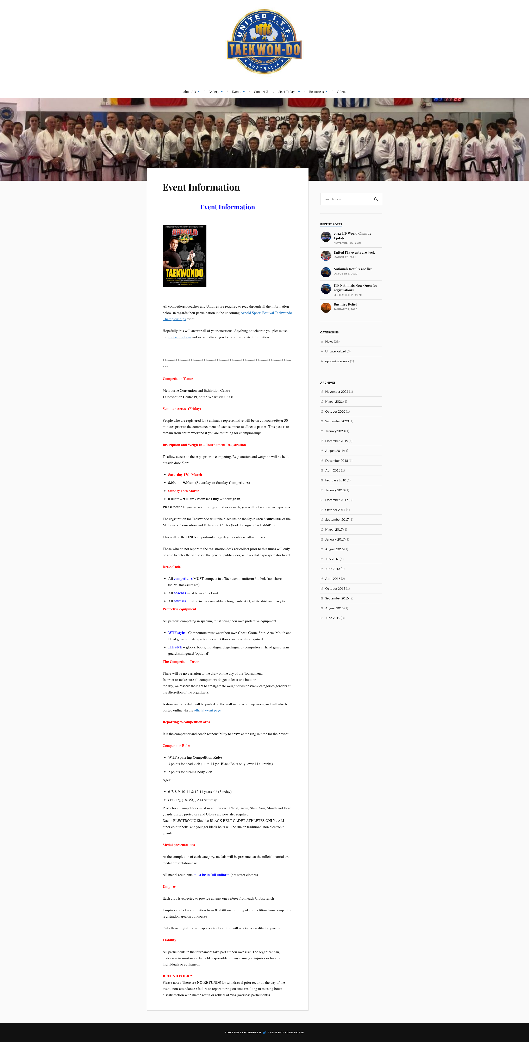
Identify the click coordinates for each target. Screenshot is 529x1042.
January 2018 (335, 490)
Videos (341, 91)
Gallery (214, 91)
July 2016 (332, 559)
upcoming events (337, 361)
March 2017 (334, 529)
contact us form (179, 336)
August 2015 (334, 608)
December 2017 (336, 500)
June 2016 (332, 569)
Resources (316, 91)
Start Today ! (287, 91)
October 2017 (335, 510)
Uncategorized (335, 351)
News (329, 341)
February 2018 (335, 480)
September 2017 (337, 519)
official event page (207, 710)
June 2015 (332, 618)
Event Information (201, 187)
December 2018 (336, 460)
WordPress (252, 1032)
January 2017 (335, 539)
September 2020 (337, 421)
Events (236, 91)
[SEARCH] (376, 199)
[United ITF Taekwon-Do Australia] (264, 42)
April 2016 (332, 578)
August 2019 (334, 450)
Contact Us (261, 91)
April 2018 (332, 470)
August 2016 (334, 549)
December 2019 (336, 441)
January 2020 (335, 431)
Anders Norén (293, 1032)
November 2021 (336, 391)
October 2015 (335, 588)
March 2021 (334, 401)
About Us (189, 91)
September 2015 (337, 598)
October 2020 (335, 411)
